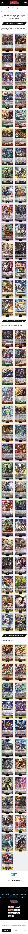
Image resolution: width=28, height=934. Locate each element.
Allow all (6, 930)
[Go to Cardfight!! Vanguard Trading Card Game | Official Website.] (1, 11)
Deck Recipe (7, 11)
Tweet (12, 874)
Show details (24, 930)
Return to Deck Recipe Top (15, 880)
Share (15, 874)
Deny (16, 930)
